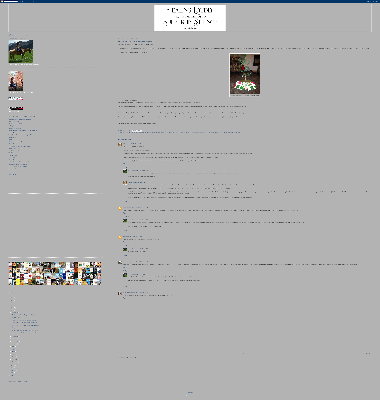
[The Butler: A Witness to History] (45, 279)
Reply (124, 163)
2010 (12, 368)
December (15, 312)
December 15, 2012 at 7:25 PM (133, 236)
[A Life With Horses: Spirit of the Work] (53, 264)
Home (3, 35)
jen (128, 170)
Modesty (11, 139)
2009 (12, 370)
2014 (12, 305)
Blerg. (13, 328)
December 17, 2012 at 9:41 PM (138, 182)
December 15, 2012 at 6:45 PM (140, 208)
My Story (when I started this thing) (17, 35)
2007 (12, 375)
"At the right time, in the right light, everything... (25, 322)
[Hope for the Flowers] (18, 285)
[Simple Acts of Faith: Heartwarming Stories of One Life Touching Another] (34, 267)
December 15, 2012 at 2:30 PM (134, 144)
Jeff (124, 144)
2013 (12, 308)
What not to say (13, 155)
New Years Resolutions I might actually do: (23, 315)
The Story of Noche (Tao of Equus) (18, 164)
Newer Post (121, 354)
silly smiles (210, 132)
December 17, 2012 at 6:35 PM (140, 249)
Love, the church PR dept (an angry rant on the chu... (26, 333)
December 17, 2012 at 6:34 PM (140, 170)
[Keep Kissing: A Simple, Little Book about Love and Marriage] (11, 266)
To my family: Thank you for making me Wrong (21, 135)
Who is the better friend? (15, 142)
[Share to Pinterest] (141, 131)
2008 (12, 373)
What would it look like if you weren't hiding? (24, 320)
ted (124, 236)
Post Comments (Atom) (131, 358)
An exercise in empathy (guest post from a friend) (25, 330)
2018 (12, 295)
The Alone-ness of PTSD (15, 124)
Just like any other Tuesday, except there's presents (25, 325)
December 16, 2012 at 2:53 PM (141, 262)
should (202, 132)
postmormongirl (127, 262)
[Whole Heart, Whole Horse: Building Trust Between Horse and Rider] (30, 273)
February (14, 359)
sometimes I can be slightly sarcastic (227, 132)
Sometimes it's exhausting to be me (18, 169)
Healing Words (12, 137)
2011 (12, 365)
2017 (12, 297)
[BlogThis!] (135, 131)
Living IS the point (14, 121)
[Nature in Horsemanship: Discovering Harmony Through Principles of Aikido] (92, 267)
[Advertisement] (133, 339)
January (14, 362)
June (13, 349)
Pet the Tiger (12, 157)
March (14, 357)
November (15, 336)
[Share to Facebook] (139, 131)
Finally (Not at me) (14, 151)
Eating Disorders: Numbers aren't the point (20, 119)
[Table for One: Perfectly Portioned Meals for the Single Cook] (41, 265)
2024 (12, 292)
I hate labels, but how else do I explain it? (20, 146)
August (14, 344)
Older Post (368, 354)
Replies (127, 167)
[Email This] (133, 131)
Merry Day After (16, 317)
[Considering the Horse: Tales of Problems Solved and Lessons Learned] (41, 273)
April (13, 354)
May (13, 351)
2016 (12, 300)
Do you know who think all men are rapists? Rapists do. (23, 130)
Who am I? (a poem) (14, 160)
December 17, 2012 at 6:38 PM (140, 274)
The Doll (11, 153)
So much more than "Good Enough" (18, 166)
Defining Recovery (14, 126)
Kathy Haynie (127, 292)
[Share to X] (137, 131)
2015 (12, 303)
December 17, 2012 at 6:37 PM (140, 220)
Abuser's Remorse (13, 144)
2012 (12, 310)
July (13, 346)
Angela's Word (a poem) (15, 148)
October (14, 339)
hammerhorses (127, 208)
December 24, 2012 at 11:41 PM (139, 292)
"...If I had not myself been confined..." (19, 162)
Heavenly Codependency (15, 128)
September (15, 341)
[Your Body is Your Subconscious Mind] (84, 266)
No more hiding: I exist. (15, 133)
